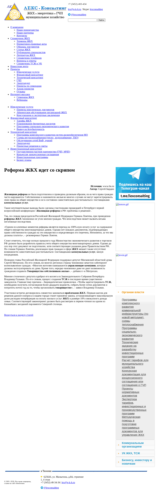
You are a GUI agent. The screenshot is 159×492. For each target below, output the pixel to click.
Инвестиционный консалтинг (26, 149)
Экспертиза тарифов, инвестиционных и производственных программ (134, 406)
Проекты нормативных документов (130, 392)
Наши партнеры (25, 32)
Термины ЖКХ (25, 41)
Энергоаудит (23, 83)
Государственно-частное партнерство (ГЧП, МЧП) (43, 151)
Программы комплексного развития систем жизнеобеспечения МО (52, 135)
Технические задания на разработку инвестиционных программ (132, 349)
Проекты (15, 69)
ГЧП (19, 80)
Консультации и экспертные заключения (38, 115)
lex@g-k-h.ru (74, 9)
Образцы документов (28, 46)
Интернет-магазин (20, 94)
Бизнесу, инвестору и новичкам (137, 462)
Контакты (22, 35)
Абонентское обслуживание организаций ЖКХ (42, 112)
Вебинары (22, 100)
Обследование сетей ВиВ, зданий (34, 140)
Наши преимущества (28, 30)
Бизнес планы (24, 160)
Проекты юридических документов (35, 109)
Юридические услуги (28, 72)
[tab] (135, 292)
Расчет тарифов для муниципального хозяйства (135, 364)
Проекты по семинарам (29, 86)
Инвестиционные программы (32, 157)
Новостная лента (19, 66)
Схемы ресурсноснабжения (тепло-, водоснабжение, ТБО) (47, 137)
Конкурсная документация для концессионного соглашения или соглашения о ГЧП (134, 378)
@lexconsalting (78, 14)
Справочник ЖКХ (20, 38)
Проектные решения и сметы (32, 146)
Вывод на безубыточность (30, 129)
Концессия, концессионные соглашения (38, 154)
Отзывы (21, 91)
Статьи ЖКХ (23, 49)
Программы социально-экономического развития (43, 126)
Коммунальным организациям (133, 444)
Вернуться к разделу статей (18, 315)
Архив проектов (25, 88)
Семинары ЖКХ (25, 97)
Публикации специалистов (31, 52)
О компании (16, 27)
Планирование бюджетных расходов (36, 123)
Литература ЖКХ (26, 55)
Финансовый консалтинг (30, 74)
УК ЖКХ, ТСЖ (131, 453)
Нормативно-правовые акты (32, 44)
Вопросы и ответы (26, 60)
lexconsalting (96, 9)
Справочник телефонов (29, 58)
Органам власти (133, 292)
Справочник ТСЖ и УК (29, 63)
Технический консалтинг (30, 77)
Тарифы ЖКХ (24, 120)
